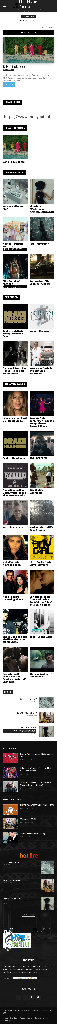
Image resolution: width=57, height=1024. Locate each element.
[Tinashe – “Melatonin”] (42, 191)
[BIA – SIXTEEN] (42, 443)
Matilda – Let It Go (14, 527)
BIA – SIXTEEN (38, 458)
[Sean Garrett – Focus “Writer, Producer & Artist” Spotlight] (15, 659)
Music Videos (8, 70)
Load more (27, 914)
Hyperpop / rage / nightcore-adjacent (12, 249)
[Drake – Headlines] (15, 443)
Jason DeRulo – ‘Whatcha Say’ (33, 833)
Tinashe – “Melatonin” (37, 208)
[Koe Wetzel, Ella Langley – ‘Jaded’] (42, 266)
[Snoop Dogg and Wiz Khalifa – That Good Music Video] (15, 621)
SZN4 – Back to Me (14, 66)
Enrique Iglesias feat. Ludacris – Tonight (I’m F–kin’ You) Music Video (41, 600)
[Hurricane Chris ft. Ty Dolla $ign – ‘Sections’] (42, 353)
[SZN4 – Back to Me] (28, 50)
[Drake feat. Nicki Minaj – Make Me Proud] (15, 316)
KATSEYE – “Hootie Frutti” (27, 713)
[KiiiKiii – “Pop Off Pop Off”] (15, 229)
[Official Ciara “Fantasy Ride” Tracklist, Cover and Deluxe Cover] (10, 772)
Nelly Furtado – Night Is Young (12, 563)
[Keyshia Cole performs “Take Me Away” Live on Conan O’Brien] (42, 403)
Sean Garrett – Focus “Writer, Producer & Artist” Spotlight (14, 678)
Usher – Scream (39, 331)
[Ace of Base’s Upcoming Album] (15, 582)
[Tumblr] (25, 997)
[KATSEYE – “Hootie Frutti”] (46, 717)
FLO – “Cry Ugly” (39, 243)
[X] (31, 997)
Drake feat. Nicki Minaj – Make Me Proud (13, 334)
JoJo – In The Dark (41, 636)
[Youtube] (38, 997)
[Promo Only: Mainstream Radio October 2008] (10, 758)
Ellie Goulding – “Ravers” (12, 282)
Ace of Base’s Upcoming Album (13, 598)
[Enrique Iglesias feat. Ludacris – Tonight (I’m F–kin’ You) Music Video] (42, 582)
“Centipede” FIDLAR (28, 819)
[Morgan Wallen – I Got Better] (42, 659)
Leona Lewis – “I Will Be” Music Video (15, 419)
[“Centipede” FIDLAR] (10, 823)
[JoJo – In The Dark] (42, 621)
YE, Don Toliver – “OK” (13, 208)
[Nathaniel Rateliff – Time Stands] (42, 512)
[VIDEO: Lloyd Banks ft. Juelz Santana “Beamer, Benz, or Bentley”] (10, 786)
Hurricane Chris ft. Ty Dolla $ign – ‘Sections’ (41, 371)
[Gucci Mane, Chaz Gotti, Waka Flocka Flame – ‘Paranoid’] (15, 475)
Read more (9, 84)
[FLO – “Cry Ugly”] (42, 229)
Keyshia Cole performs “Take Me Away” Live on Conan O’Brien (42, 422)
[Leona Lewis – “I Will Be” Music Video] (15, 403)
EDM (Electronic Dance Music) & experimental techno (40, 212)
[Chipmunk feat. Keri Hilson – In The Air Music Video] (15, 353)
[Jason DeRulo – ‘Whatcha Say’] (10, 837)
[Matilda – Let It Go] (15, 512)
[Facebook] (18, 997)
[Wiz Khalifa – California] (42, 475)
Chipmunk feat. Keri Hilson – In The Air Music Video (15, 371)
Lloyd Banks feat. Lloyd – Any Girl (40, 563)
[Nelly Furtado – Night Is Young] (15, 547)
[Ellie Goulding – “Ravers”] (15, 266)
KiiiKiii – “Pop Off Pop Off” (28, 20)
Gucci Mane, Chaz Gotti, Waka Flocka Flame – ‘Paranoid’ (14, 493)
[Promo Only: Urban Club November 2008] (10, 809)
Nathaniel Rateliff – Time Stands (41, 529)
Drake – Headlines (14, 458)
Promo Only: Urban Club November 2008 (37, 805)
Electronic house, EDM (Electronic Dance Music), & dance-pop (14, 286)
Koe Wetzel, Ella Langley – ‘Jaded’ (40, 282)
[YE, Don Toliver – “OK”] (15, 191)
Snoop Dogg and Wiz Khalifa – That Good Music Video (15, 639)
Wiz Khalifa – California (37, 491)
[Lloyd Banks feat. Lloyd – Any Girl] (42, 547)
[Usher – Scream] (42, 316)
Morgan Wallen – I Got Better (41, 675)
